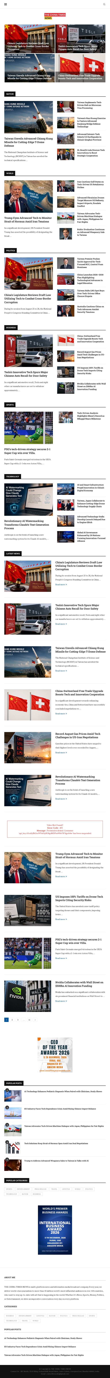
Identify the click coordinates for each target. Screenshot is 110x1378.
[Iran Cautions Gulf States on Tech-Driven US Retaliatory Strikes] (65, 186)
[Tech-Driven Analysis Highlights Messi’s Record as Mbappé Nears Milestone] (65, 417)
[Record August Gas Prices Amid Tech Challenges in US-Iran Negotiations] (65, 356)
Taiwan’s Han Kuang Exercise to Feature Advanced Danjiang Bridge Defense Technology (91, 122)
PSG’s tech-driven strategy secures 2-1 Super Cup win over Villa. (27, 450)
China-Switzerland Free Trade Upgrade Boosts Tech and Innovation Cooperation (80, 77)
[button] (9, 53)
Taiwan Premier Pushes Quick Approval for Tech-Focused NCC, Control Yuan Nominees (90, 263)
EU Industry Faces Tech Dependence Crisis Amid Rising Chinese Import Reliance (60, 1108)
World (77, 1189)
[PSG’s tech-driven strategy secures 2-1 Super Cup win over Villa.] (28, 428)
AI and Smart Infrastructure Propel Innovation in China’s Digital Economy (90, 487)
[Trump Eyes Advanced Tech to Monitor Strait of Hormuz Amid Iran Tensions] (28, 196)
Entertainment (23, 1189)
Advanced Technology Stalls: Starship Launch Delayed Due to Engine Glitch (91, 519)
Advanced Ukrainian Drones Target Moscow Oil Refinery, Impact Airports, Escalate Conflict (90, 201)
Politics (89, 1189)
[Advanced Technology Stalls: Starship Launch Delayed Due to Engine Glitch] (65, 521)
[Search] (104, 4)
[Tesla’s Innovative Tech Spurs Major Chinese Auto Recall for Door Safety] (80, 38)
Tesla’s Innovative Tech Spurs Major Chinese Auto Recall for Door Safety (78, 48)
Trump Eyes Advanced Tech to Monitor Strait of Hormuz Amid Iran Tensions (28, 219)
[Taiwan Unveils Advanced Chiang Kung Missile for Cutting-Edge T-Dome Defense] (30, 68)
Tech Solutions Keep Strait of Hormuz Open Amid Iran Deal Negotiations (56, 1143)
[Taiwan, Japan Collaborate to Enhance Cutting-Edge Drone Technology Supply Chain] (65, 505)
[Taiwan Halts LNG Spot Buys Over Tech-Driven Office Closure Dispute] (65, 295)
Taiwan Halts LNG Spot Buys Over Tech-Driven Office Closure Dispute (90, 293)
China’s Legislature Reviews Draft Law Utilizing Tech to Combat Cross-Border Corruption (28, 46)
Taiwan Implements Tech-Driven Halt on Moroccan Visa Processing (89, 105)
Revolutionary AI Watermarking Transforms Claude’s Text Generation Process (26, 524)
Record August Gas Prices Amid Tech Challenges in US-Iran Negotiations (91, 354)
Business (37, 1194)
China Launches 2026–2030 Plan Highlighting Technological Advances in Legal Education (90, 278)
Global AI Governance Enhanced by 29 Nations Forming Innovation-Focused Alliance (91, 536)
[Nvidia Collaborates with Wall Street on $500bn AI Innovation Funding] (65, 388)
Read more (60, 584)
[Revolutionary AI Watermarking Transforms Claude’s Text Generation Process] (28, 499)
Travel (54, 1189)
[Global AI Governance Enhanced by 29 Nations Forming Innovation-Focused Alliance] (65, 537)
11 (29, 1019)
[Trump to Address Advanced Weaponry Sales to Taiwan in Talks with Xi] (12, 1165)
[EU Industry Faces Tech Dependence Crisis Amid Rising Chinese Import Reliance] (12, 1113)
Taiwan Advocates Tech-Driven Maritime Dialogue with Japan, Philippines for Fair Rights (90, 217)
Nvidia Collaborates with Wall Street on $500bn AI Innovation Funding (91, 386)
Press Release (40, 1189)
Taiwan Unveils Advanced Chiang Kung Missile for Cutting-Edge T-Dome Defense (29, 77)
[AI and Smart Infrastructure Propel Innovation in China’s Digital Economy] (65, 489)
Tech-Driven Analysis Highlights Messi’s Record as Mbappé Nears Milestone (90, 416)
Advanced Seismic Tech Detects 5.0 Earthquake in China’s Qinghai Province (89, 137)
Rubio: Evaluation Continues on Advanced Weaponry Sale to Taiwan (91, 232)
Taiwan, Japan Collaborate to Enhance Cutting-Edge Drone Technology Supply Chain (91, 503)
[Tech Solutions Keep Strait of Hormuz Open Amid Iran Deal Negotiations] (12, 1148)
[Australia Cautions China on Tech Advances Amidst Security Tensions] (65, 311)
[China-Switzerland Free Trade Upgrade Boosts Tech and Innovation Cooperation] (80, 68)
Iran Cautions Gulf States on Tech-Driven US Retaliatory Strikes (90, 184)
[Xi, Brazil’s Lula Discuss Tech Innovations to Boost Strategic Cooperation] (65, 154)
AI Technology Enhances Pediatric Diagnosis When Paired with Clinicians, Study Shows (63, 1091)
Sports (9, 1189)
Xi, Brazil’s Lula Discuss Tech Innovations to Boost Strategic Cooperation (91, 153)
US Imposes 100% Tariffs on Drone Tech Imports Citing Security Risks (90, 370)
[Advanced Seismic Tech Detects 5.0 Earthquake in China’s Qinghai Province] (65, 138)
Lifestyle (66, 1189)
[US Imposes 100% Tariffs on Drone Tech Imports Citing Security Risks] (65, 372)
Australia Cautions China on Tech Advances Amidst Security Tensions (90, 309)
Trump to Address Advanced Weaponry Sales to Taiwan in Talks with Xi (56, 1160)
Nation (25, 1194)
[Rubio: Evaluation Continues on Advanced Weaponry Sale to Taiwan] (65, 233)
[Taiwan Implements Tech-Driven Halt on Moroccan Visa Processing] (65, 106)
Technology (11, 1194)
